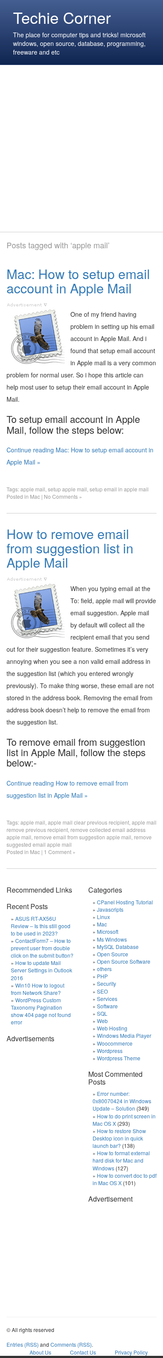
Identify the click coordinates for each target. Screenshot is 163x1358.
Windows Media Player (124, 1035)
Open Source (112, 954)
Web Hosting (112, 1028)
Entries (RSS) (23, 1344)
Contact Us (83, 1352)
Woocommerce (115, 1043)
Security (106, 983)
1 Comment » (60, 851)
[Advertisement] (81, 148)
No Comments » (63, 496)
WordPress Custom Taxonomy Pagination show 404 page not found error (41, 1011)
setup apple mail (67, 489)
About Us (40, 1352)
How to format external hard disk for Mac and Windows (121, 1160)
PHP (102, 976)
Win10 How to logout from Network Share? (37, 988)
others (104, 968)
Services (107, 998)
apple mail (32, 489)
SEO (102, 991)
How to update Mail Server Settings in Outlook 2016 (41, 970)
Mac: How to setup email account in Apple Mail (78, 280)
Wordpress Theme (118, 1058)
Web (102, 1020)
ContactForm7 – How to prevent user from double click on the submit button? (42, 948)
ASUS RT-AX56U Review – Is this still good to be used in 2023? (40, 926)
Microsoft (107, 931)
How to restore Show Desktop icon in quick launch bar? (119, 1138)
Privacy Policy (131, 1352)
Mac (35, 496)
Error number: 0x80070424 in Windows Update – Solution (122, 1101)
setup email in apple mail (119, 489)
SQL (102, 1013)
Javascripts (110, 909)
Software (107, 1006)
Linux (103, 916)
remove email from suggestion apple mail (82, 837)
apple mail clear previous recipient (88, 822)
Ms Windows (112, 939)
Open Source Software (123, 961)
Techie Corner (62, 17)
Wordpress (110, 1050)
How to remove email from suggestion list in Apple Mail (70, 548)
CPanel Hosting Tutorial (125, 902)
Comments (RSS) (71, 1344)
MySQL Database (118, 946)
